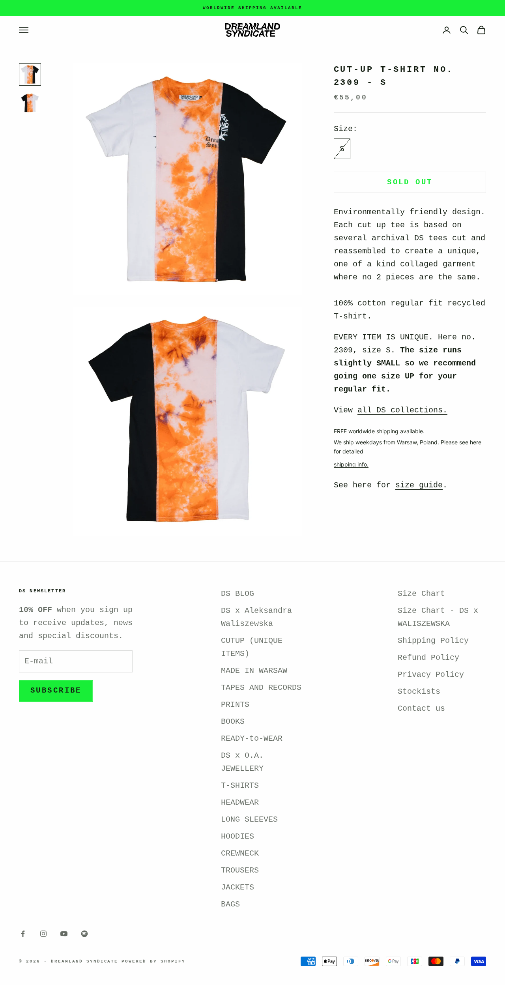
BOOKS (233, 721)
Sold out (409, 182)
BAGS (230, 904)
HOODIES (237, 836)
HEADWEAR (240, 802)
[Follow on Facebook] (23, 934)
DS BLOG (237, 593)
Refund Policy (428, 657)
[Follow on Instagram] (43, 934)
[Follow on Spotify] (84, 934)
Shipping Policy (433, 640)
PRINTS (235, 704)
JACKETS (237, 887)
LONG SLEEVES (249, 819)
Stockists (419, 691)
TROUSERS (240, 870)
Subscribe (56, 690)
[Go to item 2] (30, 103)
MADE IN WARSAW (254, 670)
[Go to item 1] (30, 74)
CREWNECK (240, 853)
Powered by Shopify (153, 961)
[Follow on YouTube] (64, 934)
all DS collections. (402, 410)
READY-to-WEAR (251, 738)
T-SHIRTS (240, 785)
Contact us (421, 708)
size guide (419, 485)
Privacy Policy (431, 674)
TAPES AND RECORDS (261, 687)
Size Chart (421, 593)
